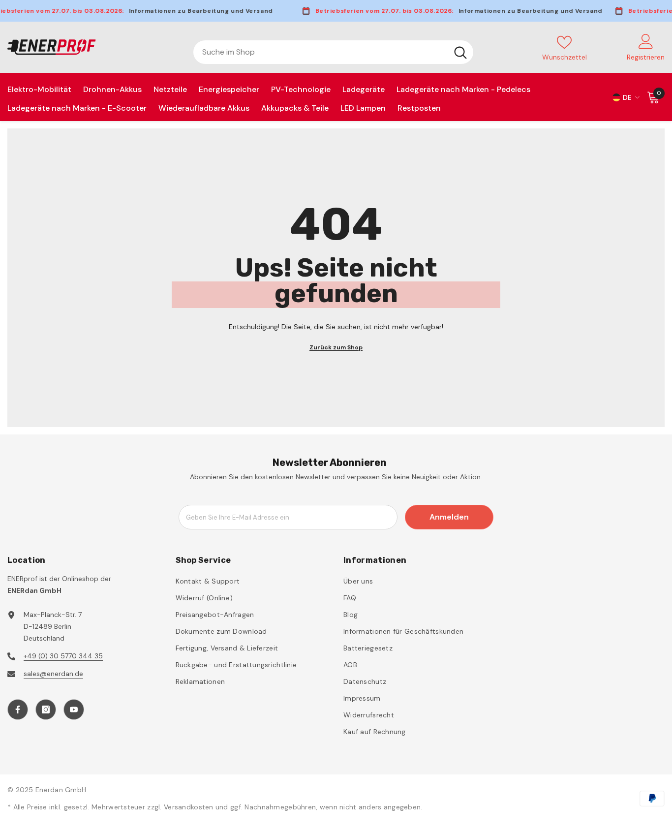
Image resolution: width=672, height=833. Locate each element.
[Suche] (333, 52)
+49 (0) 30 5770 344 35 (63, 655)
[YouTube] (73, 709)
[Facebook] (17, 709)
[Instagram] (45, 709)
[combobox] (320, 52)
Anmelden (449, 517)
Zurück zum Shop (336, 347)
